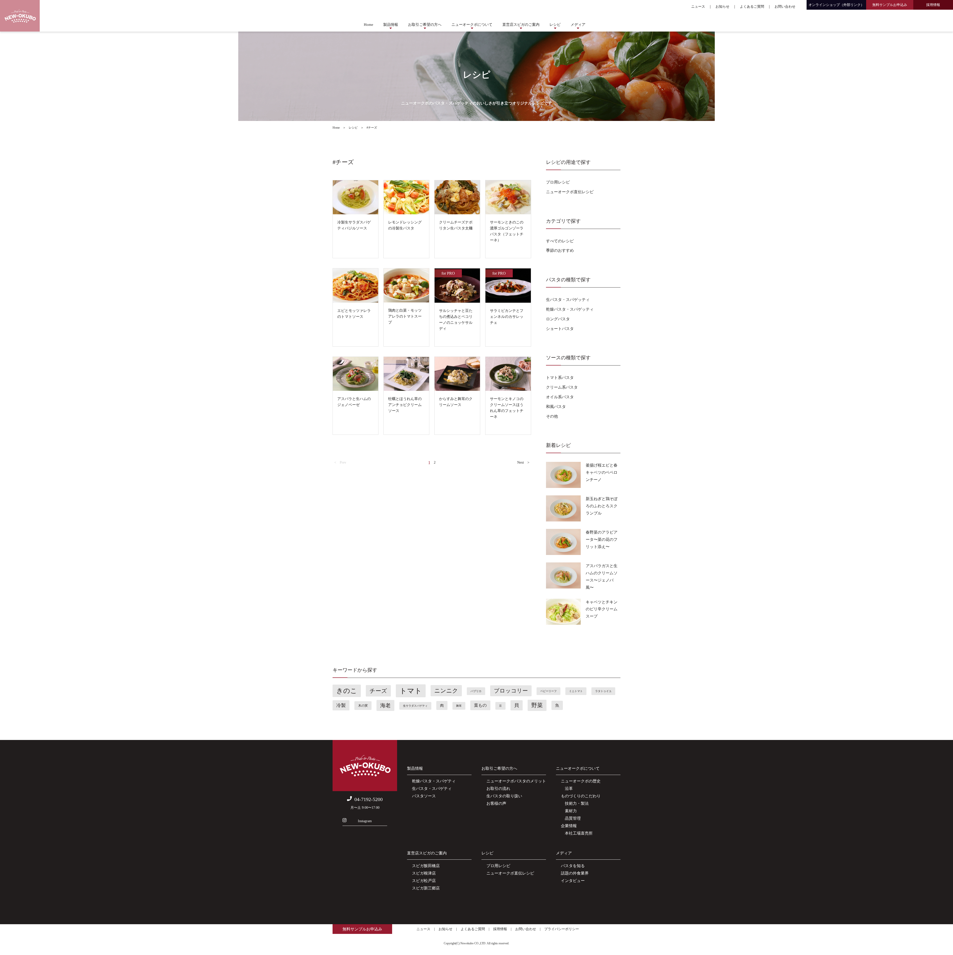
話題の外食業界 (575, 873)
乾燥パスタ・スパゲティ (434, 781)
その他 (552, 416)
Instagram (365, 821)
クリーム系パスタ (562, 387)
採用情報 (933, 5)
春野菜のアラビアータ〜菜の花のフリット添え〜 (601, 539)
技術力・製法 (575, 803)
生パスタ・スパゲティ (432, 788)
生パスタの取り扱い (504, 796)
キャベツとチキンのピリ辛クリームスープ (601, 609)
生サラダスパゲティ (415, 705)
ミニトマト (576, 691)
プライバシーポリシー (561, 929)
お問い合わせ (785, 6)
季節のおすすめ (560, 250)
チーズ (378, 691)
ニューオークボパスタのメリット (516, 781)
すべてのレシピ (560, 241)
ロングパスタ (558, 319)
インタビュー (573, 881)
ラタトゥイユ (603, 691)
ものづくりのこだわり (581, 796)
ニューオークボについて (471, 25)
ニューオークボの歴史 (581, 781)
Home (368, 25)
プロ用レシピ (558, 182)
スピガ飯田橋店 (426, 866)
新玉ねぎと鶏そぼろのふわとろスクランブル (601, 506)
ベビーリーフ (548, 691)
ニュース (698, 6)
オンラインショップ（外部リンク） (836, 5)
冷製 (341, 705)
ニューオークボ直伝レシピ (570, 192)
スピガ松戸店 (424, 881)
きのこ (346, 691)
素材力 (569, 811)
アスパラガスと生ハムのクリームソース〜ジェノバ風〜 (601, 576)
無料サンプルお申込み (889, 5)
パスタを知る (573, 866)
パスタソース (424, 796)
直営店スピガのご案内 (521, 25)
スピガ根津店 (424, 873)
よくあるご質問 (752, 6)
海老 (385, 705)
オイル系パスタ (560, 397)
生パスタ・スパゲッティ (568, 299)
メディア (578, 25)
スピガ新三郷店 (426, 888)
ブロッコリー (511, 691)
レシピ (555, 25)
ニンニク (446, 691)
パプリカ (476, 691)
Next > (523, 462)
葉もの (480, 705)
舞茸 (459, 705)
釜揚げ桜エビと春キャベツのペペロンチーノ (601, 472)
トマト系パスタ (560, 377)
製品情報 (390, 25)
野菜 (537, 705)
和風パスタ (556, 406)
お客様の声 (496, 803)
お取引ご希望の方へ (425, 25)
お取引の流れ (498, 788)
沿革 (567, 788)
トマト (411, 691)
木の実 (363, 705)
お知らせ (722, 6)
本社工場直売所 (577, 833)
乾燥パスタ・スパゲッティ (570, 309)
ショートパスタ (560, 329)
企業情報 (569, 826)
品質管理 (571, 818)
